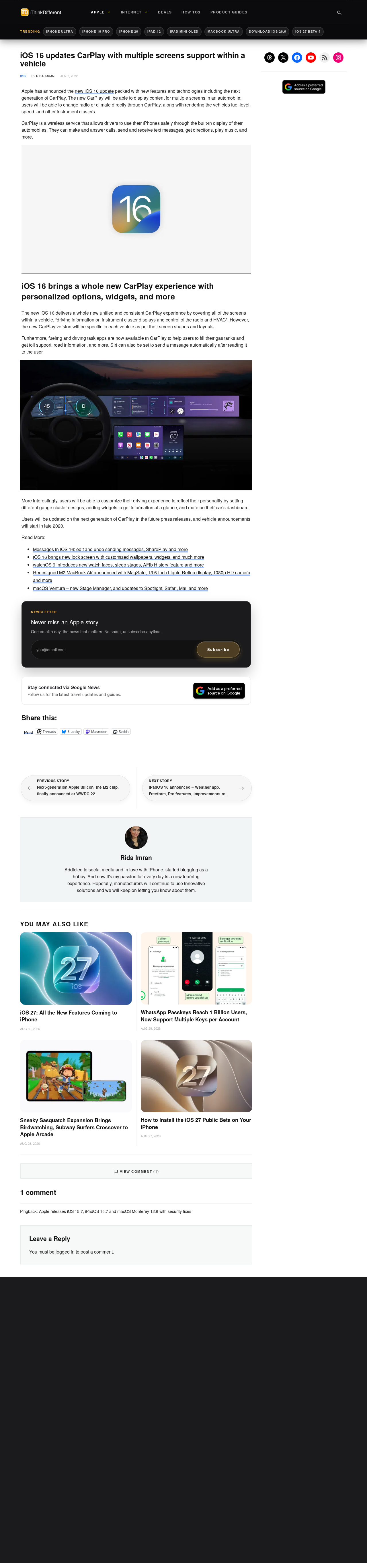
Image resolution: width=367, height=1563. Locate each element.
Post (28, 731)
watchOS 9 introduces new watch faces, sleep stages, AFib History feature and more (118, 564)
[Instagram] (338, 57)
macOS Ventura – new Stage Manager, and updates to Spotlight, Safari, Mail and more (120, 588)
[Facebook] (297, 57)
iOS (23, 76)
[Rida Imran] (136, 837)
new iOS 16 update (94, 91)
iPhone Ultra (59, 31)
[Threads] (269, 57)
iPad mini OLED (184, 31)
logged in (65, 1251)
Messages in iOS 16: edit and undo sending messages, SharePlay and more (110, 549)
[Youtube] (311, 57)
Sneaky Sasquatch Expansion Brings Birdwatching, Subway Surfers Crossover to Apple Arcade (74, 1127)
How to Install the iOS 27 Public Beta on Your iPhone (196, 1123)
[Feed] (324, 57)
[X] (283, 57)
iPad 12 (154, 31)
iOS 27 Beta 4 (308, 31)
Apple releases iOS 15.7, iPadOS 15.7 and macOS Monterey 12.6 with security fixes (115, 1211)
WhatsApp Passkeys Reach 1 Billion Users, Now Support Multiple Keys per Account (194, 1016)
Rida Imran (45, 76)
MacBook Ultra (224, 31)
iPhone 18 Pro (96, 31)
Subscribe (218, 649)
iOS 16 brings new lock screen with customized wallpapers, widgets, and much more (118, 557)
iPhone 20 (128, 31)
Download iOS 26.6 (267, 31)
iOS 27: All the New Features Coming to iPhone (68, 1016)
